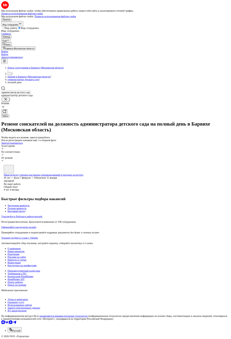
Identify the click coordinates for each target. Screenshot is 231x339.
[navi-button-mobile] (4, 61)
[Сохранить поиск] (4, 111)
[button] (4, 51)
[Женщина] (9, 169)
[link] (6, 44)
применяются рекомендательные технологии (63, 316)
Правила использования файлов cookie (55, 16)
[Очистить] (5, 99)
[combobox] (15, 92)
